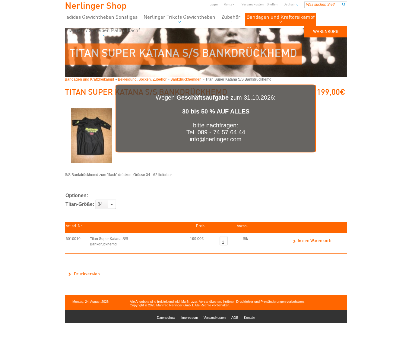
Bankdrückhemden (185, 79)
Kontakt (230, 4)
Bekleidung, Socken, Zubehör (142, 79)
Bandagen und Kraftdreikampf (280, 17)
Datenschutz (166, 317)
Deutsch (289, 4)
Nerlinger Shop (96, 6)
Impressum (189, 317)
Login (214, 4)
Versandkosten (253, 4)
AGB (234, 317)
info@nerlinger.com (216, 139)
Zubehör (230, 17)
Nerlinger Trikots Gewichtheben (179, 17)
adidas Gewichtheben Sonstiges (102, 17)
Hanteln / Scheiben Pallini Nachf (103, 30)
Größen (272, 4)
